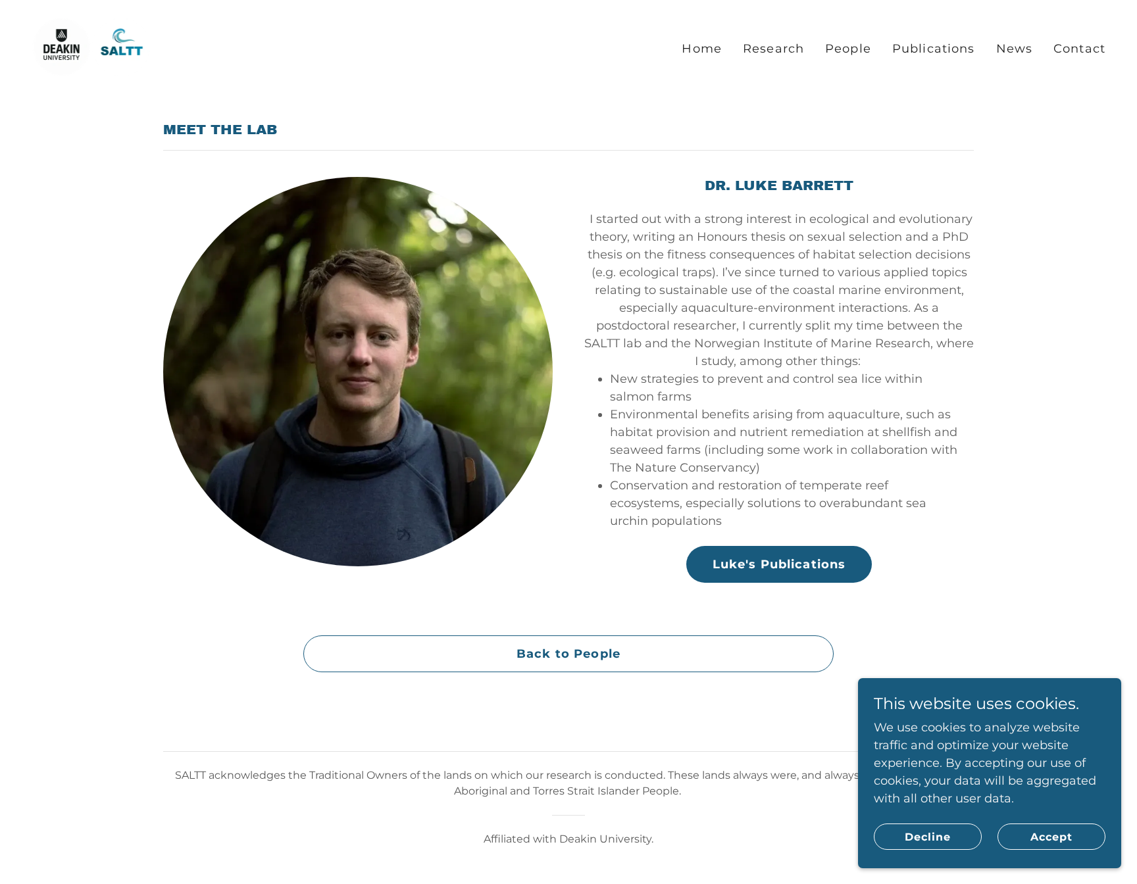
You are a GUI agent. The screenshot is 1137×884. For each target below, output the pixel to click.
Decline (928, 837)
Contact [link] (1079, 48)
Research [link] (773, 48)
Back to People (568, 654)
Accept (1051, 837)
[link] (91, 46)
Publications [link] (933, 48)
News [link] (1014, 48)
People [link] (848, 48)
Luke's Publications (779, 564)
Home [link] (702, 48)
